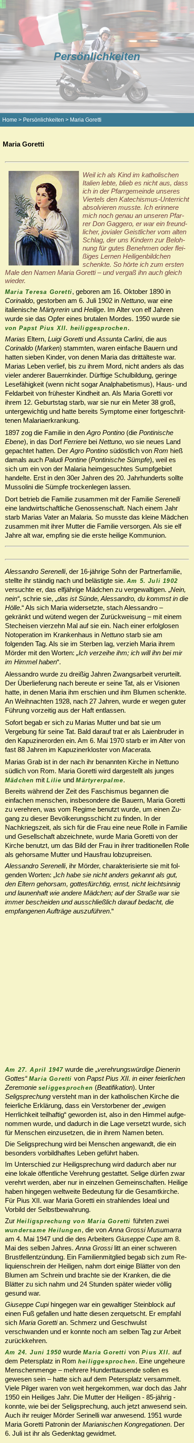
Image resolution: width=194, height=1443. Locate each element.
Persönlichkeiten (43, 120)
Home (9, 120)
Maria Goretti (86, 120)
